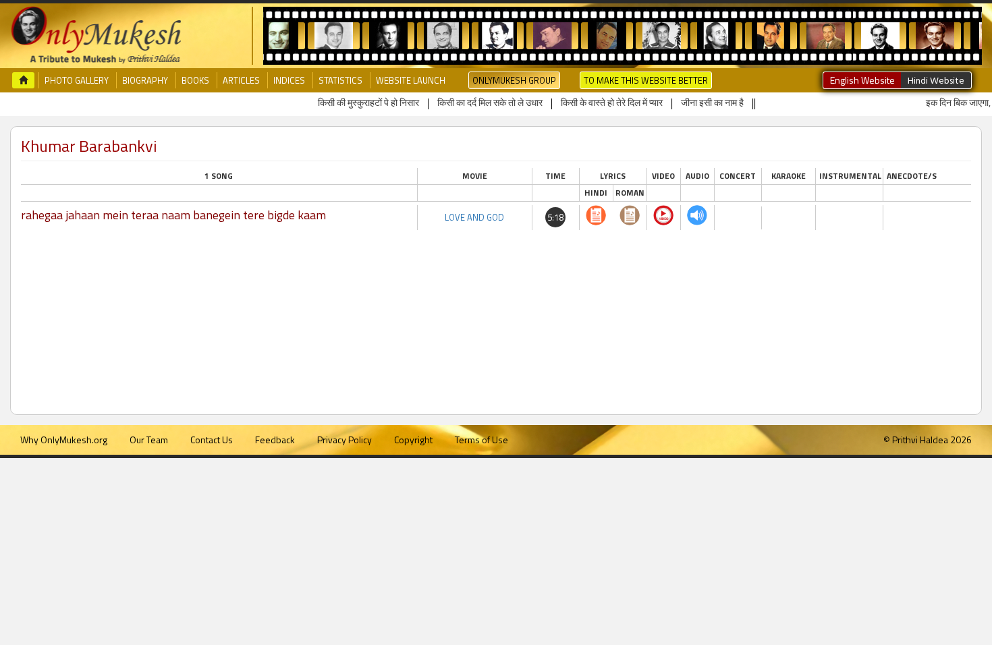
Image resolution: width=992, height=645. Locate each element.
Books (195, 80)
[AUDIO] (697, 215)
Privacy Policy (344, 439)
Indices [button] (289, 80)
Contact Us (211, 439)
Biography (145, 80)
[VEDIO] (663, 215)
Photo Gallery (77, 80)
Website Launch (410, 80)
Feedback (275, 439)
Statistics (340, 80)
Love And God (474, 217)
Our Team (149, 439)
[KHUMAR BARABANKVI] (595, 215)
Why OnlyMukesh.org (63, 439)
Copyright (413, 439)
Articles (241, 80)
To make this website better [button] (646, 80)
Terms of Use (481, 439)
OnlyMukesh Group (514, 80)
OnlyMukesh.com (95, 35)
